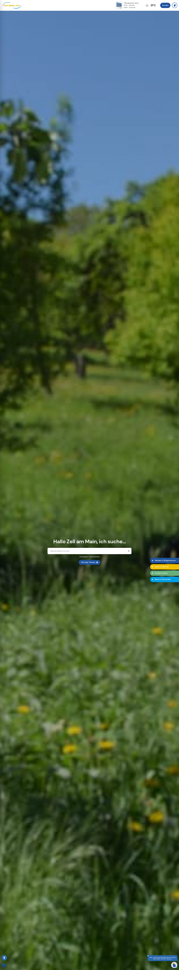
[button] (4, 966)
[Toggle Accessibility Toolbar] (4, 958)
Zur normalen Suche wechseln (89, 557)
